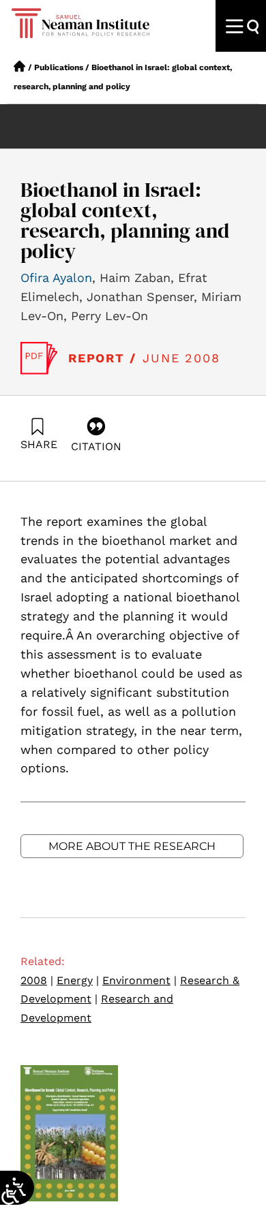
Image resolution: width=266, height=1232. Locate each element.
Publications (58, 67)
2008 (36, 980)
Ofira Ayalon (56, 277)
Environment (139, 980)
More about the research (132, 846)
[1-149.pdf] (39, 358)
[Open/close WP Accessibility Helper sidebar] (10, 1194)
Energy (78, 980)
